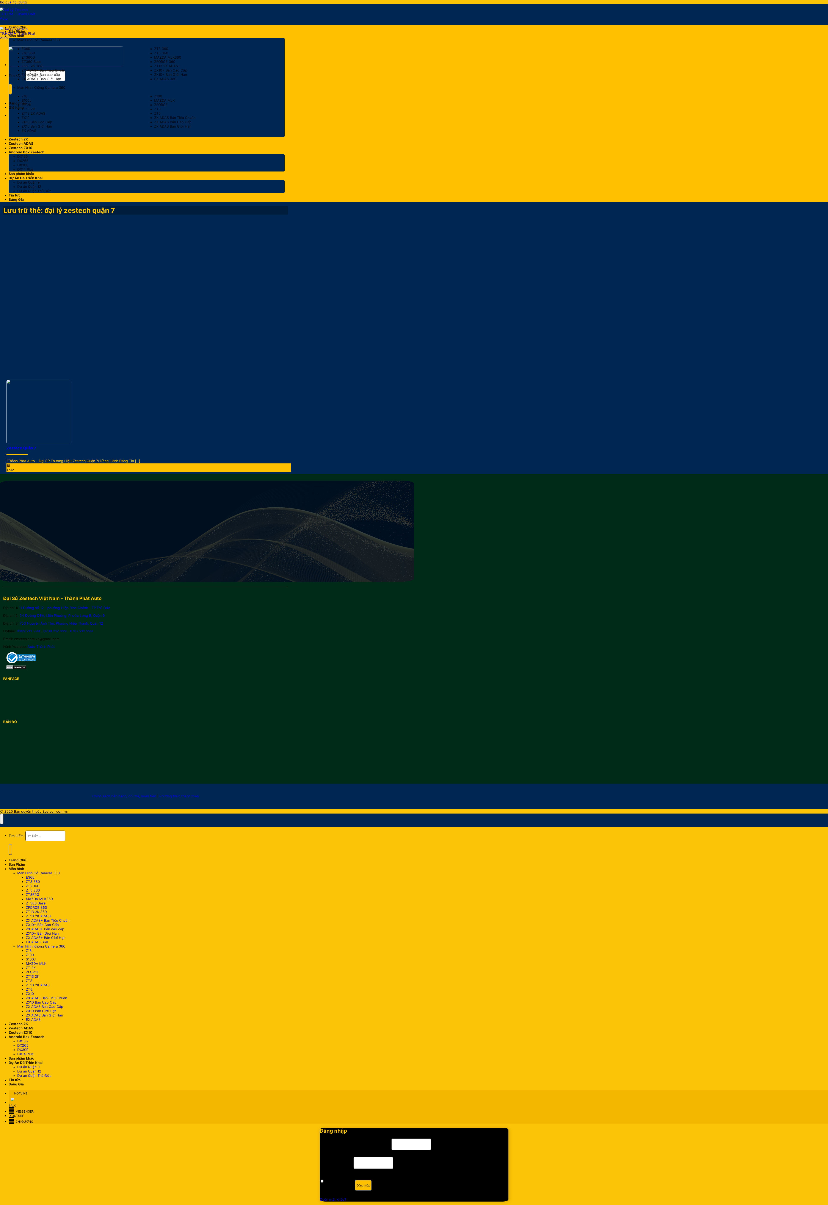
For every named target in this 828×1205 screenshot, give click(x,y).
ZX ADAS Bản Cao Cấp (172, 122)
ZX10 (26, 117)
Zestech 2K (18, 139)
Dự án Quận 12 (29, 186)
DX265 (22, 161)
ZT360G (28, 57)
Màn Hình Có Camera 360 (38, 40)
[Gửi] (10, 89)
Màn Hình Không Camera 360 (41, 87)
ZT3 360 (161, 49)
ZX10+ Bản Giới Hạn (170, 74)
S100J (26, 100)
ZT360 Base (31, 61)
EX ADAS (29, 130)
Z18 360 (28, 53)
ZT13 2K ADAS (33, 113)
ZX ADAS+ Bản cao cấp (41, 74)
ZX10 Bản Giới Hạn (37, 126)
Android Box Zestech (26, 152)
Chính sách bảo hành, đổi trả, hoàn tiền (124, 796)
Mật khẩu (336, 1162)
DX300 (22, 165)
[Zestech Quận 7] (38, 443)
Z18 (24, 96)
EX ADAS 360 (165, 79)
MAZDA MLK (164, 100)
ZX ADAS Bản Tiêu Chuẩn (174, 117)
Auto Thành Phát (41, 646)
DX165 (22, 156)
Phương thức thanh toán (179, 796)
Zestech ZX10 (20, 148)
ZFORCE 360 (164, 61)
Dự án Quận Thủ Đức (34, 191)
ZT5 (157, 113)
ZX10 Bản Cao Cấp (37, 122)
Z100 (158, 96)
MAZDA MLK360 (167, 57)
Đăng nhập (363, 1185)
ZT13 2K (28, 109)
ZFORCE (161, 105)
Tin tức (14, 195)
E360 (26, 49)
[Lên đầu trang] (1, 819)
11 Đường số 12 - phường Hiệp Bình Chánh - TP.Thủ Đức (64, 608)
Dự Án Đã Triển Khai (25, 178)
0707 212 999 (81, 631)
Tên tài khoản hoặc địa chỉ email (355, 1144)
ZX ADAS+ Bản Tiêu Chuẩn (43, 70)
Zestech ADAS (21, 143)
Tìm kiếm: (16, 75)
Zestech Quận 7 (21, 448)
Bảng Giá (16, 199)
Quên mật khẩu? (333, 1199)
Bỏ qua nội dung (13, 2)
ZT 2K (26, 105)
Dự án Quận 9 (28, 182)
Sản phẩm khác (21, 173)
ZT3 (157, 109)
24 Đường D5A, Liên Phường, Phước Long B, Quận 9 (62, 615)
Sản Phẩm (17, 31)
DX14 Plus (25, 169)
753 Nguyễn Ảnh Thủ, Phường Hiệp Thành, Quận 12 (61, 623)
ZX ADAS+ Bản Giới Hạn (41, 79)
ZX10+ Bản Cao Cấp (170, 70)
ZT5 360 (161, 53)
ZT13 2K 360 (32, 66)
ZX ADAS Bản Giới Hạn (172, 126)
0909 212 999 (28, 631)
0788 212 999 (55, 631)
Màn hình (16, 36)
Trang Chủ (17, 27)
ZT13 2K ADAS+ (167, 66)
